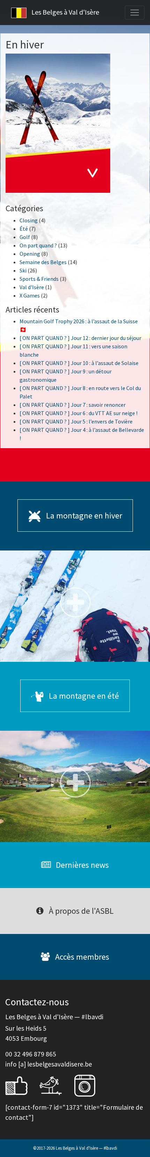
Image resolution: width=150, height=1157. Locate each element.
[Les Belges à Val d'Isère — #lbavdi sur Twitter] (55, 1085)
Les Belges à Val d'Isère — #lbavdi (86, 1148)
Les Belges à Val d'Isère (64, 12)
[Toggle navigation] (134, 12)
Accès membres (81, 956)
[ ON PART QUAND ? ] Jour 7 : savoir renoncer (73, 404)
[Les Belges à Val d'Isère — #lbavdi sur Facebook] (21, 1085)
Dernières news (81, 864)
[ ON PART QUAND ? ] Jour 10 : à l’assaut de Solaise (79, 362)
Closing (29, 220)
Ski (23, 270)
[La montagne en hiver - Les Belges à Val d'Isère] (75, 606)
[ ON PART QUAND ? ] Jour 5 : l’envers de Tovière (76, 421)
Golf (25, 236)
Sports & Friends (39, 278)
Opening (30, 253)
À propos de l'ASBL (80, 910)
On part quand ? (38, 245)
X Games (30, 295)
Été (24, 228)
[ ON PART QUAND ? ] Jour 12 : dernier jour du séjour (80, 337)
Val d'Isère (32, 287)
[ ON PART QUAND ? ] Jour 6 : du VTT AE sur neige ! (78, 413)
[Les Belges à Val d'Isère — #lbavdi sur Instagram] (90, 1085)
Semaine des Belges (43, 262)
